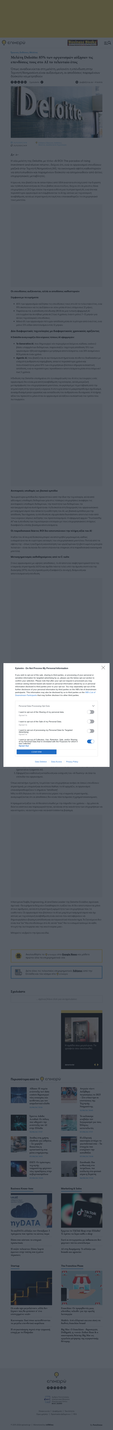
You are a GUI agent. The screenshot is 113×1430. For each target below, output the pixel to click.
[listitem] (56, 705)
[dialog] (56, 715)
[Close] (104, 668)
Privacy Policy (72, 762)
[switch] (90, 712)
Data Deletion (41, 762)
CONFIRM (37, 752)
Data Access (56, 762)
